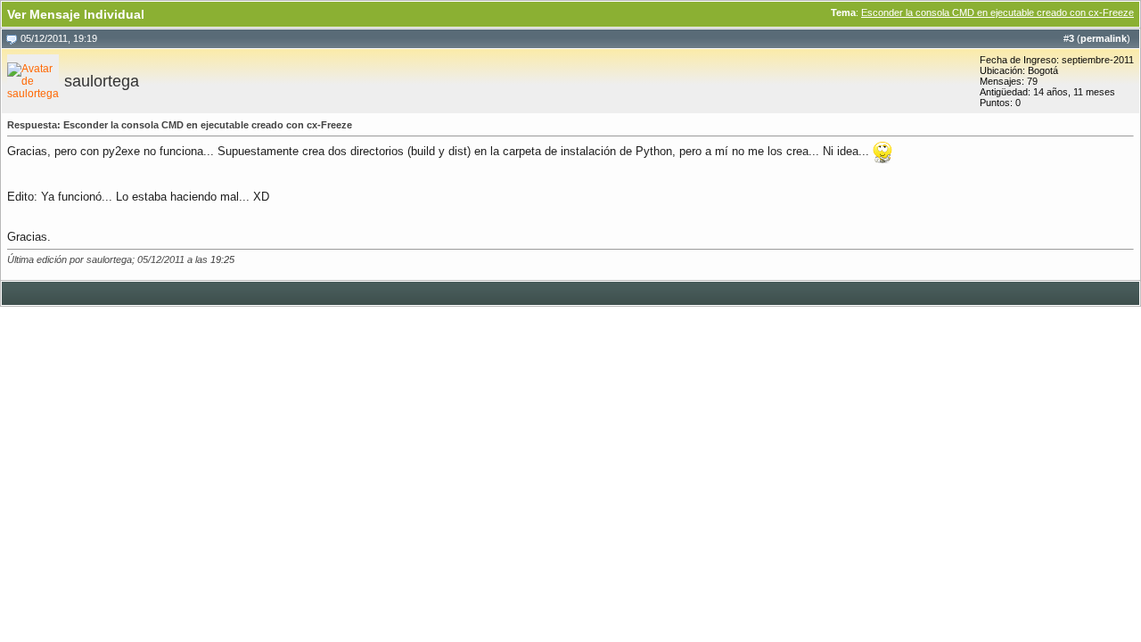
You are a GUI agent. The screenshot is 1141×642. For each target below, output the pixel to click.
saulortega (101, 81)
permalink (1103, 38)
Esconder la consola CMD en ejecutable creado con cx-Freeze (997, 12)
